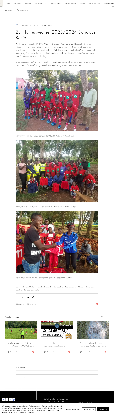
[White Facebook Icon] (17, 388)
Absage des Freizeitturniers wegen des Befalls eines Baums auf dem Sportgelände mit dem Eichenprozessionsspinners (93, 344)
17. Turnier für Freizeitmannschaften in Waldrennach (53, 344)
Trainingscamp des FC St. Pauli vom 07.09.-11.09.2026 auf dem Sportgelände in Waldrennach (20, 344)
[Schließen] (111, 409)
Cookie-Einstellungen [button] (73, 409)
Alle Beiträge (9, 10)
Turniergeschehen (22, 10)
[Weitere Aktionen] (97, 25)
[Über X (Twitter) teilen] (22, 297)
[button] (106, 10)
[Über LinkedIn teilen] (28, 297)
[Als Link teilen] (33, 297)
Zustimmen (103, 409)
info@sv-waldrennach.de (59, 399)
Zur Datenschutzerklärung (25, 412)
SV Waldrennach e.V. (56, 381)
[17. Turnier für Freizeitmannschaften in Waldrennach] (57, 330)
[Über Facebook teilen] (17, 297)
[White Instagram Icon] (22, 388)
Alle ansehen (105, 317)
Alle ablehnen (89, 409)
